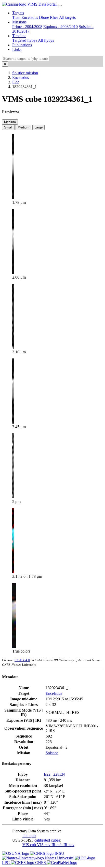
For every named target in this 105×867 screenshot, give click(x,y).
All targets (67, 17)
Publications (22, 45)
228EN (59, 774)
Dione (44, 17)
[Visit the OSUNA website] (16, 853)
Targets (18, 13)
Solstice (52, 753)
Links (16, 49)
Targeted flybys (24, 40)
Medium (10, 122)
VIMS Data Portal (42, 4)
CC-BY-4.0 (22, 660)
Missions (19, 22)
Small (8, 127)
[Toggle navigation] (60, 5)
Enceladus (29, 17)
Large (38, 127)
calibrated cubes (47, 840)
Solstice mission (25, 73)
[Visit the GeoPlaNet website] (62, 862)
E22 (15, 82)
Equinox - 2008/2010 (60, 26)
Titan (16, 17)
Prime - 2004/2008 (27, 26)
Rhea (54, 17)
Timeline (19, 36)
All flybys (46, 40)
